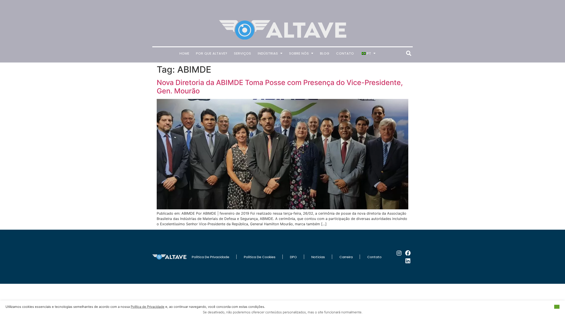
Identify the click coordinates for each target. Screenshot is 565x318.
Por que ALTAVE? (211, 53)
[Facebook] (408, 253)
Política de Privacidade (147, 307)
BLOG (325, 53)
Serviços (242, 53)
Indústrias (268, 53)
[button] (408, 53)
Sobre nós (299, 53)
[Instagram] (399, 253)
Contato (345, 53)
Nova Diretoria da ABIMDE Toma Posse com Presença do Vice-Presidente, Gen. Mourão (280, 86)
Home (184, 53)
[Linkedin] (408, 261)
